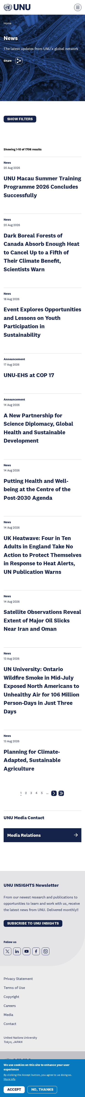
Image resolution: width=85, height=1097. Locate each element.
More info (9, 1079)
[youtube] (26, 951)
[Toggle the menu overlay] (77, 7)
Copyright (11, 996)
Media (8, 1014)
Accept (14, 1089)
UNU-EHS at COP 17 (29, 374)
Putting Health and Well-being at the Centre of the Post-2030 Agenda (37, 489)
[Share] (18, 60)
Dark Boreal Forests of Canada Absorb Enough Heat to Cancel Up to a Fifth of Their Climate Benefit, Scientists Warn (41, 252)
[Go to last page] (61, 794)
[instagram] (45, 951)
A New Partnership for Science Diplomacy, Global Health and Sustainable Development (38, 428)
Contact (10, 1023)
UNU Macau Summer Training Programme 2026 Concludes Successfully (42, 187)
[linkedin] (17, 951)
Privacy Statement (18, 978)
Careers (10, 1005)
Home (7, 23)
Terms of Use (14, 987)
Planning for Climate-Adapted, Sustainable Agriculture (32, 760)
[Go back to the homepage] (17, 7)
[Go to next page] (54, 794)
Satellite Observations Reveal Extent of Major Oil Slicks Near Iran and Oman (42, 620)
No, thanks (42, 1089)
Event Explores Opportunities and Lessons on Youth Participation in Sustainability (42, 322)
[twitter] (7, 951)
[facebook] (36, 951)
